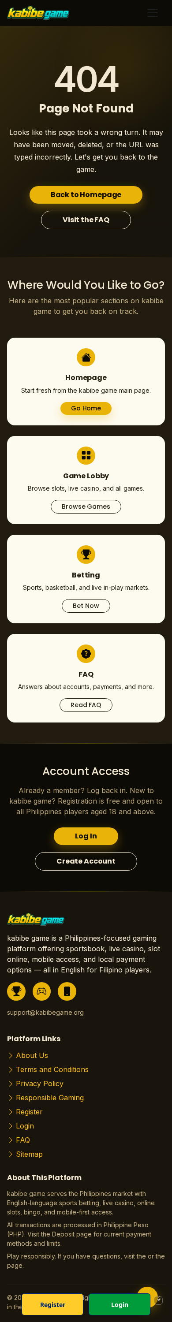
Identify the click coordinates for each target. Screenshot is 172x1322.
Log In (86, 836)
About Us (32, 1055)
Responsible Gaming (50, 1097)
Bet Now (86, 605)
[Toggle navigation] (152, 13)
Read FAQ (86, 704)
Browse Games (86, 506)
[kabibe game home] (35, 922)
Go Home (86, 408)
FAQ (23, 1140)
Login (25, 1125)
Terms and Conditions (52, 1069)
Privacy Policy (40, 1083)
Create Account (86, 861)
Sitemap (29, 1154)
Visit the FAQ (86, 220)
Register (29, 1111)
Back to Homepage (86, 195)
